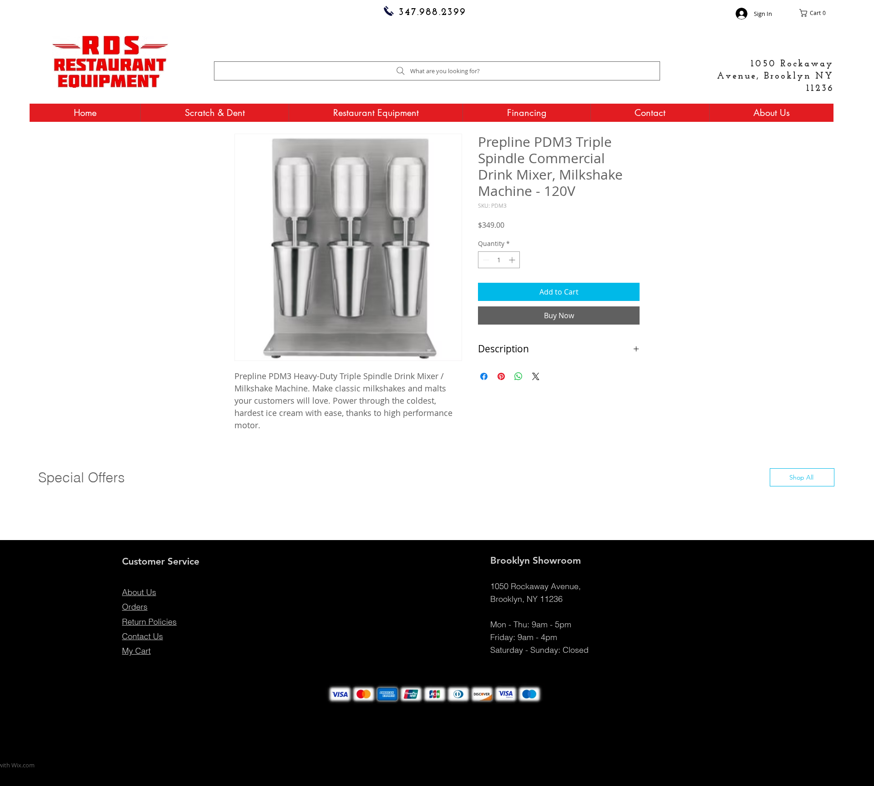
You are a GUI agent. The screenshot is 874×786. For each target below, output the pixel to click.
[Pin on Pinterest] (501, 376)
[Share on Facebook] (483, 376)
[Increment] (512, 260)
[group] (437, 502)
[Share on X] (535, 376)
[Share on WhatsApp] (518, 376)
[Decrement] (485, 260)
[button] (816, 13)
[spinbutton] (499, 260)
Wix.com (23, 765)
